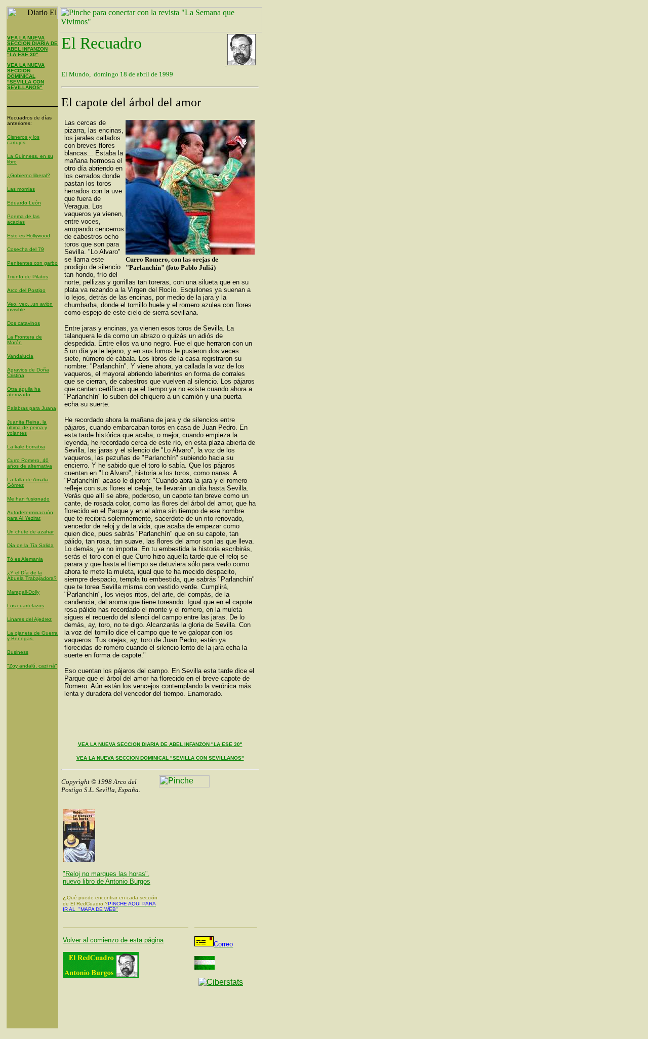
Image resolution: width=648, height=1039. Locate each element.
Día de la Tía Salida (30, 545)
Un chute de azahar (30, 531)
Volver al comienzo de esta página (113, 940)
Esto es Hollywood (28, 235)
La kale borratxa (26, 446)
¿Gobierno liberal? (28, 175)
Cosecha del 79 (25, 249)
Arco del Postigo (26, 290)
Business (17, 652)
